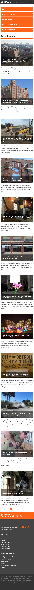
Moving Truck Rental (7, 557)
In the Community (6, 542)
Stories (3, 540)
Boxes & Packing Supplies (8, 565)
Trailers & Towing (6, 559)
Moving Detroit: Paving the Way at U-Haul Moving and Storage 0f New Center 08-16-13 (16, 140)
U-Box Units (4, 561)
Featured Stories (5, 546)
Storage (3, 563)
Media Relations (5, 544)
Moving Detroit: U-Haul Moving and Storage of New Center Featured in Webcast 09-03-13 (14, 61)
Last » (22, 509)
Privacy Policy (4, 586)
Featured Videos (5, 548)
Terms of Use (13, 586)
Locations (4, 567)
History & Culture (6, 538)
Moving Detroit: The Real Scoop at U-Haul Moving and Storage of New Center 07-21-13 (16, 218)
